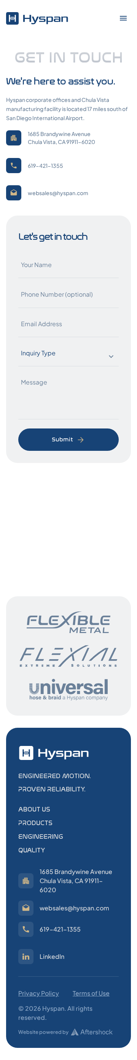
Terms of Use (91, 993)
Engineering (40, 836)
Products (35, 823)
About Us (34, 809)
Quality (31, 850)
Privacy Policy (38, 993)
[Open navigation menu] (123, 18)
